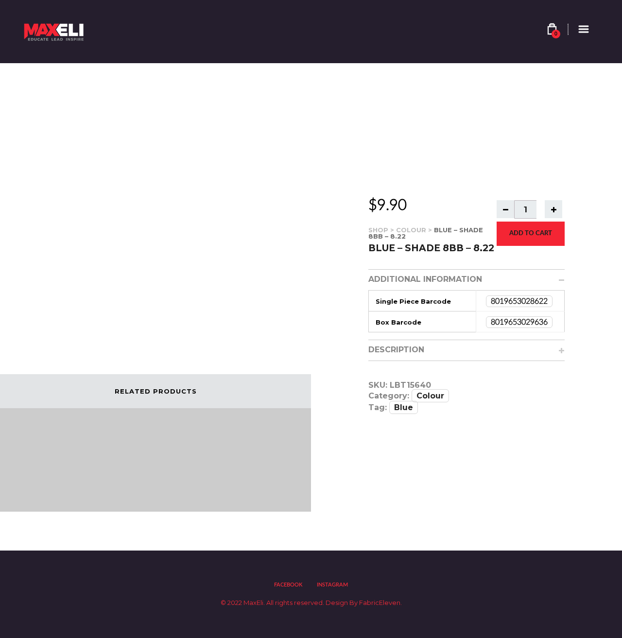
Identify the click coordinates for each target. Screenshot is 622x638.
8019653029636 (519, 322)
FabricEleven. (380, 602)
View (37, 490)
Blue (403, 407)
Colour (411, 230)
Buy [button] (68, 490)
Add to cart (530, 233)
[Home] (54, 31)
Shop (378, 230)
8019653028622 (519, 301)
